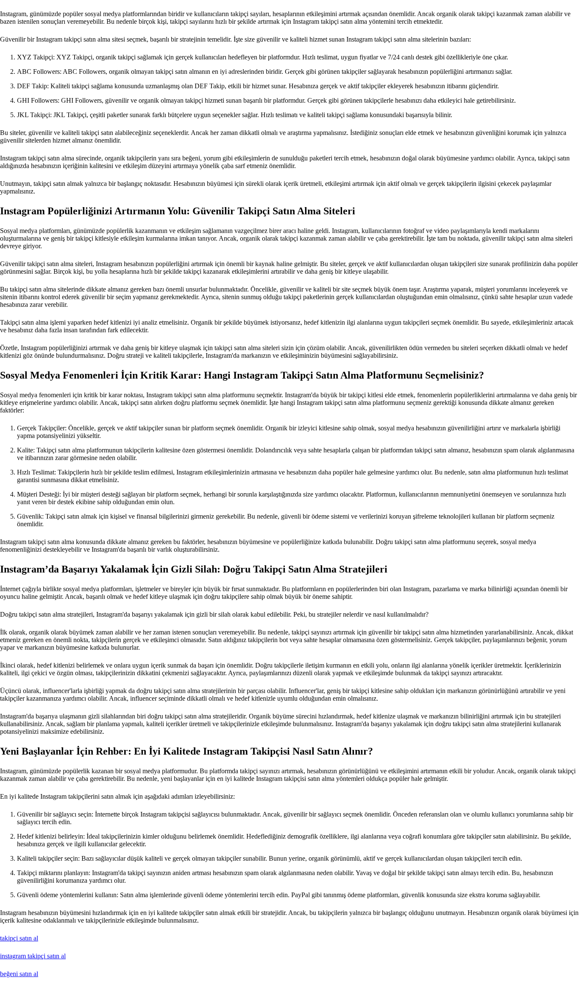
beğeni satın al (19, 973)
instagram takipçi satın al (33, 956)
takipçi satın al (19, 938)
